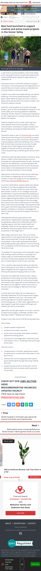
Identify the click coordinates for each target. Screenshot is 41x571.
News (11, 21)
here (36, 174)
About (8, 523)
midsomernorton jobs (12, 397)
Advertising (19, 523)
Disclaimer (23, 527)
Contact (32, 523)
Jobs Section (28, 381)
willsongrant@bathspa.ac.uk (18, 181)
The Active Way (26, 135)
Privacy (17, 527)
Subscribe (35, 564)
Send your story (31, 21)
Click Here (20, 513)
